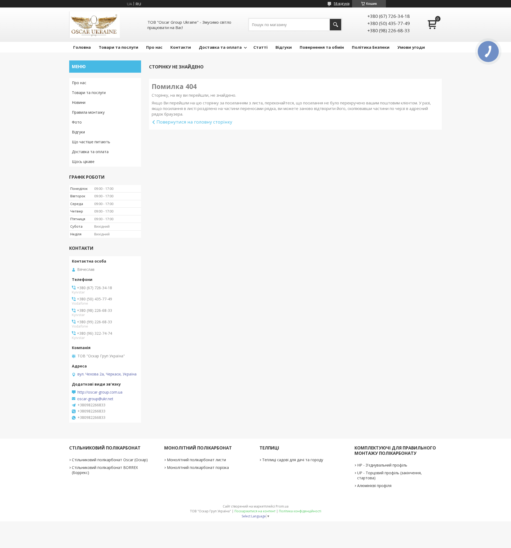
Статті (260, 47)
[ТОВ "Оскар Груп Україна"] (94, 24)
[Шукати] (335, 24)
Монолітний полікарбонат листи (196, 459)
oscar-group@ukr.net (95, 398)
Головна (82, 47)
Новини (78, 102)
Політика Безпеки (370, 47)
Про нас (154, 47)
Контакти (180, 47)
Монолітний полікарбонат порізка (198, 467)
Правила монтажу (88, 112)
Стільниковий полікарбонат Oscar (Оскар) (110, 459)
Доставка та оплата (220, 47)
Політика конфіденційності (300, 511)
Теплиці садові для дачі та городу (292, 459)
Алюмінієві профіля (374, 485)
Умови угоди (411, 47)
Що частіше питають (91, 141)
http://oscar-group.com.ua (99, 392)
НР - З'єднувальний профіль (382, 465)
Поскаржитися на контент (254, 511)
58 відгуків (341, 3)
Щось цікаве (83, 161)
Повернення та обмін (322, 47)
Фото (77, 122)
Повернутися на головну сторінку (194, 122)
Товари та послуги (118, 47)
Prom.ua (282, 506)
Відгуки (283, 47)
